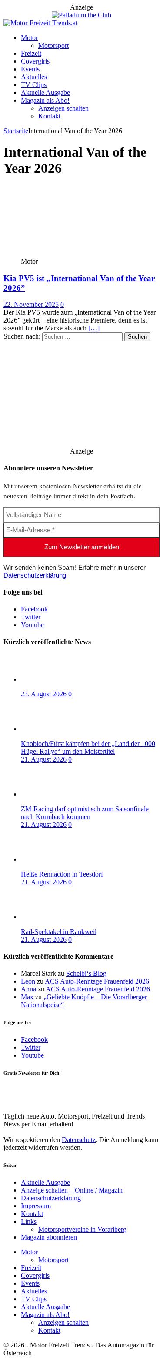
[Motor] (67, 253)
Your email (18, 1090)
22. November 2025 (31, 304)
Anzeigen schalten (63, 108)
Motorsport (53, 45)
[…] (94, 328)
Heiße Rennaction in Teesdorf (62, 874)
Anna (28, 989)
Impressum (36, 1205)
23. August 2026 (44, 694)
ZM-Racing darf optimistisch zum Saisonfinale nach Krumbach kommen (85, 812)
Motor (29, 37)
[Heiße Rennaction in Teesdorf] (55, 859)
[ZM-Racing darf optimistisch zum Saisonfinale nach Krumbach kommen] (55, 794)
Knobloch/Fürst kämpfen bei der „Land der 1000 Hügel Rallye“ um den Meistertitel (88, 747)
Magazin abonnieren (49, 1237)
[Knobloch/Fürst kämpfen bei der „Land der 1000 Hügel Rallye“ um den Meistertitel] (55, 728)
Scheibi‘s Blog (86, 973)
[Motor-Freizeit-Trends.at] (40, 23)
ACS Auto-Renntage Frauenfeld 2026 (97, 981)
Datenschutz (79, 1139)
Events (30, 69)
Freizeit (31, 53)
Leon (28, 981)
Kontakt (49, 116)
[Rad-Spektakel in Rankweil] (55, 917)
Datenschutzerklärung (34, 575)
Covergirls (35, 61)
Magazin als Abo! (45, 100)
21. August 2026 (44, 759)
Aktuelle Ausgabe (45, 92)
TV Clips (34, 84)
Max (27, 997)
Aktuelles (34, 77)
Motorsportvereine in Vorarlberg (82, 1229)
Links (29, 1221)
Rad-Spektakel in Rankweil (58, 931)
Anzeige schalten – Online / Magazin (72, 1190)
